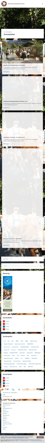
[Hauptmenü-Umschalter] (42, 4)
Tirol (22, 358)
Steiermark (5, 418)
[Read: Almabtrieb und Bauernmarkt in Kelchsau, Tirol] (22, 87)
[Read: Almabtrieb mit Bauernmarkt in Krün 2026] (22, 51)
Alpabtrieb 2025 (14, 352)
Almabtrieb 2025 (24, 347)
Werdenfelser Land (13, 366)
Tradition (27, 358)
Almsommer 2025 (22, 349)
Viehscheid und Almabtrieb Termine (16, 3)
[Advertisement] (22, 16)
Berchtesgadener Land (7, 396)
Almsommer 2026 (33, 349)
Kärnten (4, 410)
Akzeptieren (40, 437)
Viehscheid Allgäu (26, 361)
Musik (28, 355)
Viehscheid (34, 358)
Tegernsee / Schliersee (7, 423)
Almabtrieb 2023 (15, 346)
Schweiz (4, 417)
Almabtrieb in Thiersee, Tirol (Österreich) (14, 137)
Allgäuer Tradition (33, 341)
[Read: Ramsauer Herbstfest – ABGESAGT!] (22, 192)
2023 (8, 341)
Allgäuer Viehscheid (8, 344)
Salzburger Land (6, 415)
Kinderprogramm (7, 355)
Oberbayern (33, 355)
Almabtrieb (30, 344)
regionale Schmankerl (8, 358)
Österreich (30, 366)
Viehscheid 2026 (16, 361)
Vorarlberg (6, 366)
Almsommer (13, 349)
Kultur (13, 355)
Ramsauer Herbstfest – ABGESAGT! (12, 238)
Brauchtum (37, 352)
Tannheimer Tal (6, 422)
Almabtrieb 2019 (7, 346)
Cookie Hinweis (14, 440)
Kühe (18, 355)
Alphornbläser (22, 352)
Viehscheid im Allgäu (21, 363)
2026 (22, 341)
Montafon (23, 355)
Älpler (25, 366)
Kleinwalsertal (5, 411)
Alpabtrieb (6, 352)
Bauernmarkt (30, 352)
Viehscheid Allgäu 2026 (9, 363)
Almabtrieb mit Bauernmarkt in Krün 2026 (14, 65)
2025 (17, 341)
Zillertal (20, 366)
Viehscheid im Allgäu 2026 (35, 363)
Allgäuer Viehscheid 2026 (20, 344)
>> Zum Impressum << (24, 440)
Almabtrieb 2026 (35, 347)
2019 (5, 341)
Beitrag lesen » (6, 71)
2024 (12, 341)
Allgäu (26, 341)
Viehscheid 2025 (7, 361)
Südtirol (17, 358)
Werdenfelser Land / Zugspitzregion (10, 392)
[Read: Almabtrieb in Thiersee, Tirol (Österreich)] (22, 123)
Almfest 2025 (6, 349)
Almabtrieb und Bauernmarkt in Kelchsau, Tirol (15, 101)
